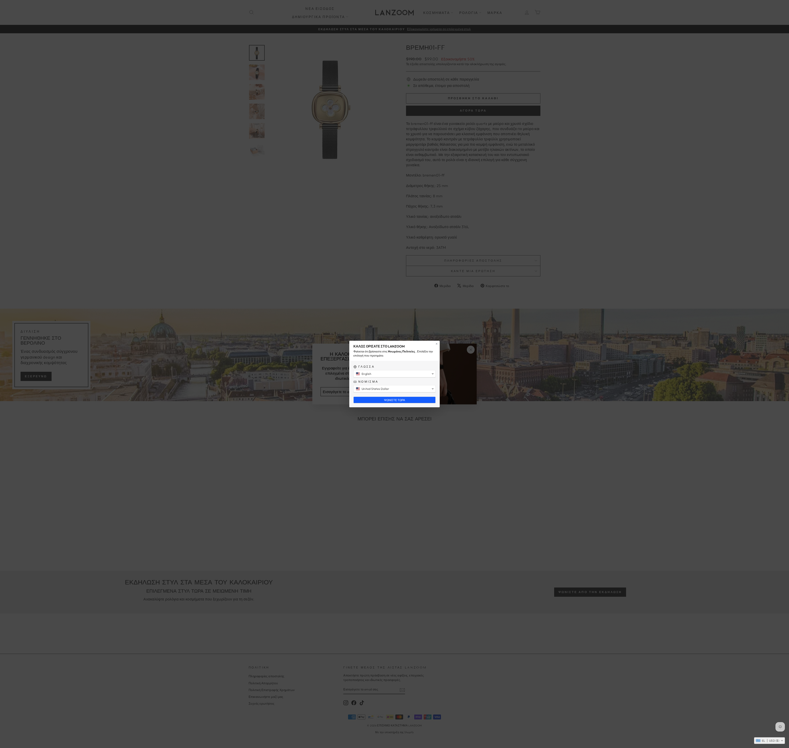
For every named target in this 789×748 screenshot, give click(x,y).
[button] (769, 740)
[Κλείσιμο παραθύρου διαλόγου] (436, 344)
